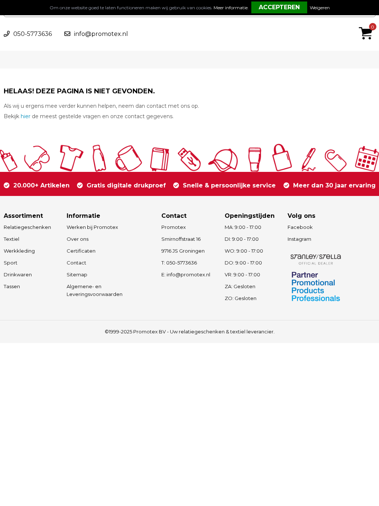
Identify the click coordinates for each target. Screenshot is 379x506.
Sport (10, 263)
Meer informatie (231, 7)
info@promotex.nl (101, 33)
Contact (76, 263)
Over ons (77, 239)
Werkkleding (19, 251)
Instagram (299, 239)
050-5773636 (32, 33)
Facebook (300, 227)
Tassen (12, 286)
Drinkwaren (18, 274)
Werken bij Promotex (92, 227)
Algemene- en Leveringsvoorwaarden (95, 290)
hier (25, 116)
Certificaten (81, 251)
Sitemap (77, 274)
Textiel (11, 239)
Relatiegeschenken (27, 227)
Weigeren (320, 7)
